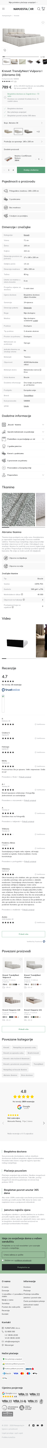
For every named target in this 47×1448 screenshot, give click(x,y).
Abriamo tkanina (11, 532)
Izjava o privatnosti (10, 1429)
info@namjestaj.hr (12, 1341)
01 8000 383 (10, 1331)
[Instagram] (34, 1425)
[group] (23, 1117)
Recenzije (6, 1310)
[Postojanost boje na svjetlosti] (13, 607)
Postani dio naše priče (11, 1307)
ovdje (35, 320)
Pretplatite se (23, 1267)
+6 (18, 1017)
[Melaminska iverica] (40, 370)
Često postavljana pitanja (34, 1301)
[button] (23, 2)
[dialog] (25, 97)
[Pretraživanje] (38, 9)
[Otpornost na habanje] (24, 600)
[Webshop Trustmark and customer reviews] (7, 1414)
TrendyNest (28, 395)
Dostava (27, 1287)
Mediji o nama (7, 1300)
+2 (40, 1017)
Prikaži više (23, 934)
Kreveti (16, 16)
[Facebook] (30, 1425)
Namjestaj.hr (7, 16)
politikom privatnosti (23, 1260)
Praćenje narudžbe (31, 1294)
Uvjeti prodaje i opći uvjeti (12, 1433)
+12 (40, 984)
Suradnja (5, 1303)
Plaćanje (27, 1290)
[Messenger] (43, 1425)
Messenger (9, 1345)
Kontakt (5, 1314)
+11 (18, 984)
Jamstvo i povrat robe (32, 1297)
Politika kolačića (8, 1437)
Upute (26, 406)
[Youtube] (39, 1425)
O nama (5, 1287)
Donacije (5, 1290)
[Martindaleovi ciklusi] (22, 594)
